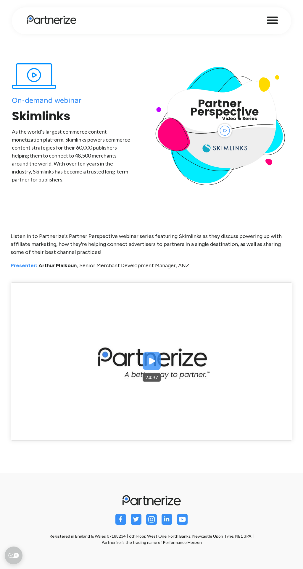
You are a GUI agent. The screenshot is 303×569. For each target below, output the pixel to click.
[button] (151, 361)
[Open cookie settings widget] (13, 555)
